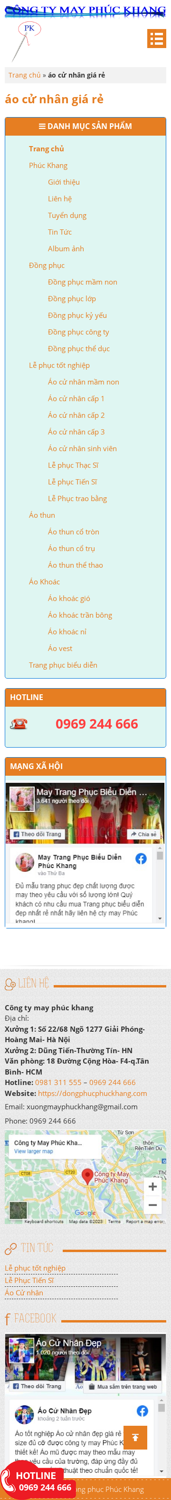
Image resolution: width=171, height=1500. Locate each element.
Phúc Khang (48, 165)
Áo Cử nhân (24, 1292)
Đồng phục (47, 265)
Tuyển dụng (67, 215)
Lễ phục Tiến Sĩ (72, 481)
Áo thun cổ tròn (73, 531)
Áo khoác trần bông (80, 615)
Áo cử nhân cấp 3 (76, 431)
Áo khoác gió (69, 598)
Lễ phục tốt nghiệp (59, 365)
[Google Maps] (85, 1175)
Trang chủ (46, 148)
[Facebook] (85, 1404)
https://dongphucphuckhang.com (92, 1093)
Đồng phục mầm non (82, 281)
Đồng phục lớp (72, 298)
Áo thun (42, 515)
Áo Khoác (44, 581)
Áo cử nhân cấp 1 (76, 398)
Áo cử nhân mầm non (83, 381)
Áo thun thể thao (75, 565)
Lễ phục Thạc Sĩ (73, 465)
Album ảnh (66, 248)
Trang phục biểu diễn (63, 665)
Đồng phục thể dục (79, 348)
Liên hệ (60, 198)
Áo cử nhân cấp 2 (76, 415)
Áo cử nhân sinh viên (82, 448)
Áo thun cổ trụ (71, 548)
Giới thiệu (64, 182)
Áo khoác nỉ (67, 631)
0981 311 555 (58, 1082)
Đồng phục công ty (78, 331)
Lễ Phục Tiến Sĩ (29, 1280)
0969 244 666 (112, 1082)
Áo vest (60, 648)
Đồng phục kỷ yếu (77, 315)
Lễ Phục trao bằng (77, 498)
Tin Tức (60, 232)
